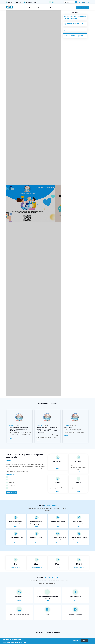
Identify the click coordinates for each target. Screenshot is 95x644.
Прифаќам (84, 640)
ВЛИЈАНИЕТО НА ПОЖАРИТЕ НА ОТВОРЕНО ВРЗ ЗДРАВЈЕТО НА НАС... (75, 17)
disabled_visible (88, 2)
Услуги (45, 7)
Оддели (40, 7)
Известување (68, 30)
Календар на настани (83, 7)
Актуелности (11, 425)
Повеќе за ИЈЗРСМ (11, 492)
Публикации (53, 7)
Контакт (70, 7)
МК (79, 2)
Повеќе (10, 438)
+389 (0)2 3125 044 (17, 2)
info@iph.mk (34, 2)
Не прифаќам (75, 640)
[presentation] (10, 204)
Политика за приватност (8, 642)
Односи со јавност (61, 7)
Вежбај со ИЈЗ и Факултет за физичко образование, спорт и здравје (74, 36)
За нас (33, 7)
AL (82, 2)
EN (84, 2)
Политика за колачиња (20, 642)
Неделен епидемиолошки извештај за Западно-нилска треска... (74, 24)
